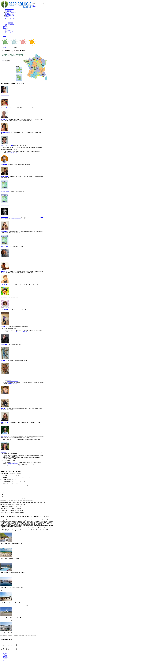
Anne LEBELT (4, 297)
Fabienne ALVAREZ (5, 95)
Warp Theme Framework (10, 663)
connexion (34, 1)
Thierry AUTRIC (4, 119)
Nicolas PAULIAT (4, 375)
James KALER (4, 271)
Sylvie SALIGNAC (4, 422)
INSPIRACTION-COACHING (16, 218)
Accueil (1, 47)
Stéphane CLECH (4, 217)
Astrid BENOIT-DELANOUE (7, 145)
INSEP (42, 217)
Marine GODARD (4, 231)
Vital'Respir (5, 47)
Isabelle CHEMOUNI (5, 205)
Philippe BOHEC (4, 164)
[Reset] (43, 3)
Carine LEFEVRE (4, 309)
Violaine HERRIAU (5, 246)
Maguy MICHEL (4, 326)
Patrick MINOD (4, 344)
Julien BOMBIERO (5, 176)
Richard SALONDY (5, 436)
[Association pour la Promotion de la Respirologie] (16, 8)
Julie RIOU (3, 408)
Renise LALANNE (4, 284)
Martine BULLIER (5, 191)
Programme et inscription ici (12, 152)
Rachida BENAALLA (5, 132)
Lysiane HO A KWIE (5, 258)
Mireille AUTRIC (4, 107)
